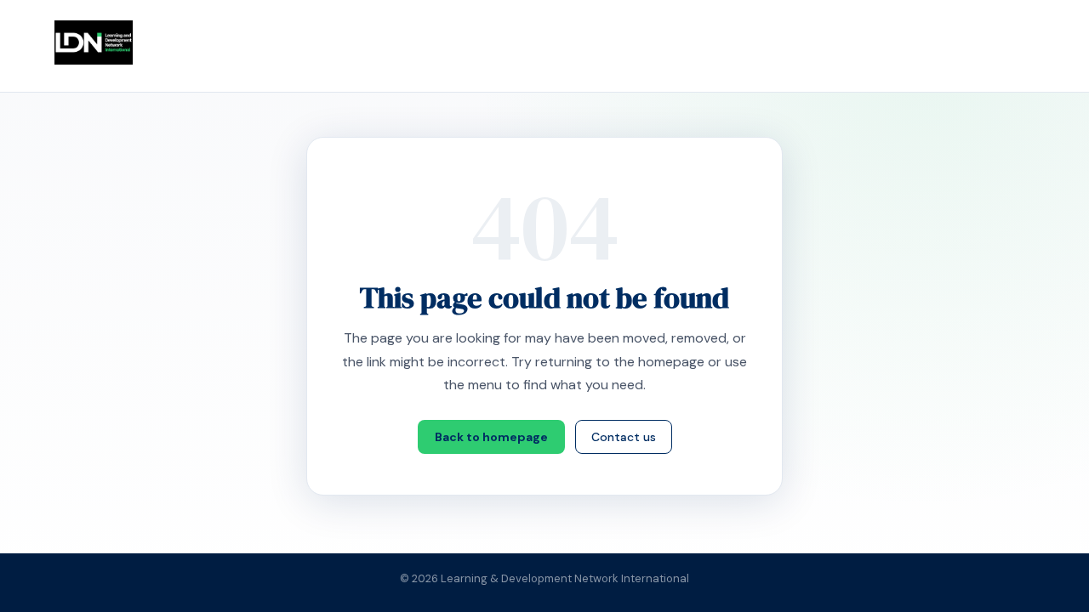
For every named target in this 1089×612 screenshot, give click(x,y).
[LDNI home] (93, 42)
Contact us (623, 437)
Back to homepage (491, 437)
